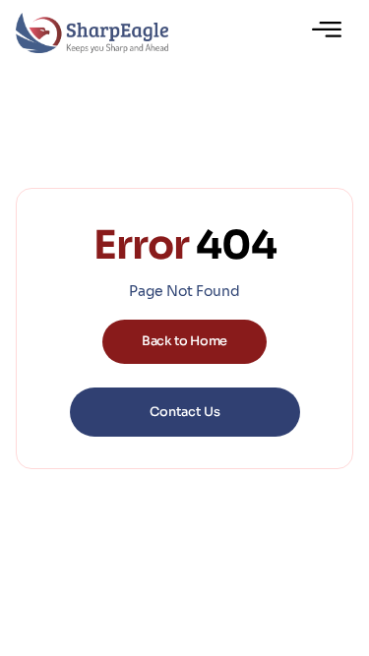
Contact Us (185, 412)
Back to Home (184, 341)
